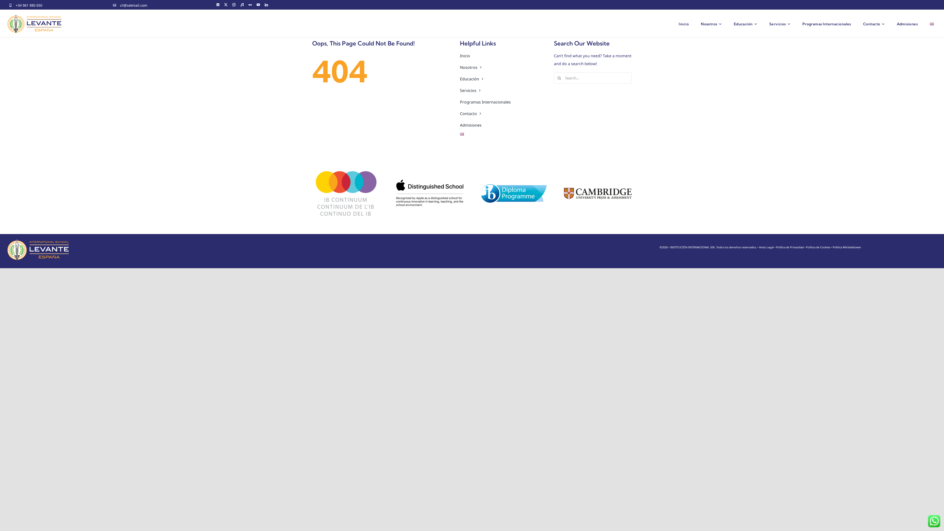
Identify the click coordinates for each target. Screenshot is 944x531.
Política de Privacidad (790, 247)
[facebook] (218, 4)
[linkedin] (266, 4)
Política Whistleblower (847, 247)
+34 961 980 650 (29, 5)
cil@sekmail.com (133, 5)
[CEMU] (242, 4)
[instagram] (234, 4)
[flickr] (250, 4)
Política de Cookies (818, 247)
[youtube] (258, 4)
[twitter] (225, 4)
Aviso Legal (766, 247)
